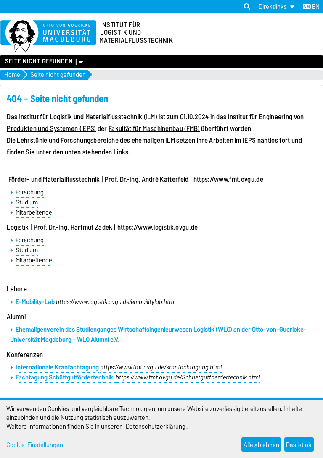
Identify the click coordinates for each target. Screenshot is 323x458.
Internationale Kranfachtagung (57, 367)
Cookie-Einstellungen (34, 445)
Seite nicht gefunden (38, 61)
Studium (27, 202)
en (315, 7)
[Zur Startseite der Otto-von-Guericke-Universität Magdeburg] (48, 36)
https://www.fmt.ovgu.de (228, 179)
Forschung (30, 192)
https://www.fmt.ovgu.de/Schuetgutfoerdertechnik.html (188, 377)
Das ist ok (299, 445)
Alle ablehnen (261, 445)
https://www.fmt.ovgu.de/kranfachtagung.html (161, 367)
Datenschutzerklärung (155, 426)
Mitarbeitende (34, 212)
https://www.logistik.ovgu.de (157, 227)
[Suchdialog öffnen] (247, 7)
